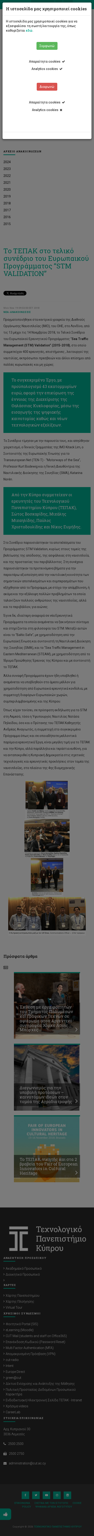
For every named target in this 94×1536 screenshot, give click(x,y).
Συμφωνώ (47, 46)
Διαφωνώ (47, 87)
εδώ (29, 30)
